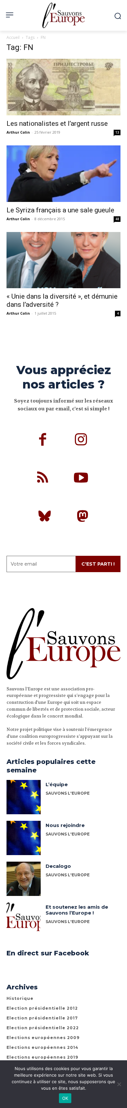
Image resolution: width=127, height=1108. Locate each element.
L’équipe (57, 784)
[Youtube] (81, 478)
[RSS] (43, 478)
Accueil (13, 37)
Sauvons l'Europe (68, 874)
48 (117, 219)
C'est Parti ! (98, 564)
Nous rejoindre (65, 825)
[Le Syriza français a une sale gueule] (63, 173)
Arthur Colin (18, 132)
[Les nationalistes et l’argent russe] (63, 87)
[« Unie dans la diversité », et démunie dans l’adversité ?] (63, 260)
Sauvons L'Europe (68, 793)
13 (117, 132)
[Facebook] (43, 440)
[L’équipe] (24, 797)
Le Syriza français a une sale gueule (60, 210)
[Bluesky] (44, 517)
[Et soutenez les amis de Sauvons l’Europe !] (24, 919)
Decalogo (58, 866)
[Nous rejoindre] (24, 838)
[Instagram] (81, 440)
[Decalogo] (24, 879)
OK (65, 1098)
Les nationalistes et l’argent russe (57, 123)
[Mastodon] (82, 517)
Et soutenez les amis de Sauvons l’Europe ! (77, 910)
